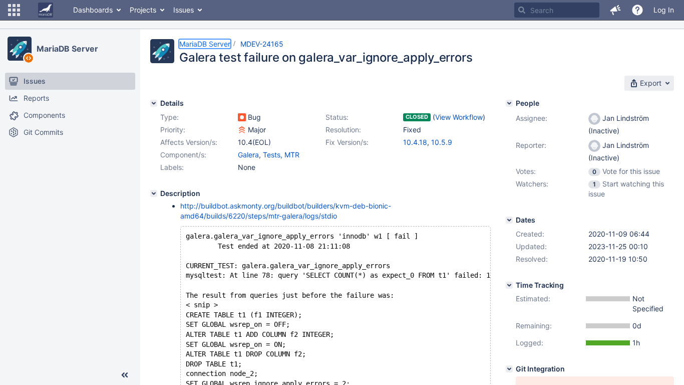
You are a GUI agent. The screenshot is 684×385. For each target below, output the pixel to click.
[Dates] (509, 220)
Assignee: (531, 118)
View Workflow (459, 117)
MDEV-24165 (261, 44)
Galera (248, 154)
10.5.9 (441, 142)
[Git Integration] (509, 368)
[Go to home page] (45, 10)
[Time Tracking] (509, 285)
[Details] (153, 103)
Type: (169, 117)
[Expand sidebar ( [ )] (124, 374)
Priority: (172, 129)
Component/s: (183, 154)
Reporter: (531, 145)
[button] (14, 10)
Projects (143, 10)
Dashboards (93, 10)
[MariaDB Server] (20, 49)
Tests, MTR (281, 154)
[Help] (637, 10)
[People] (509, 103)
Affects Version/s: (188, 142)
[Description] (153, 193)
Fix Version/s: (347, 142)
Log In (663, 10)
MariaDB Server (67, 49)
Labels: (172, 167)
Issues (183, 10)
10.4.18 (415, 142)
